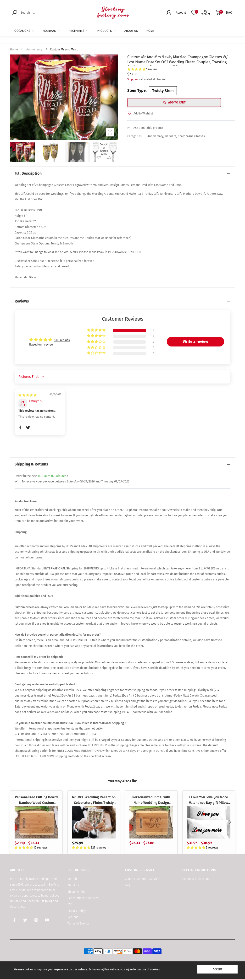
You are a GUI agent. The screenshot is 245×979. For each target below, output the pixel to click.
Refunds (72, 917)
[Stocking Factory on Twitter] (25, 920)
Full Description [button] (28, 173)
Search (72, 879)
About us (73, 885)
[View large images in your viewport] (110, 132)
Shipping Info (76, 891)
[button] (111, 97)
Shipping (132, 79)
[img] (27, 395)
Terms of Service (78, 923)
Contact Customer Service (142, 879)
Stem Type (137, 90)
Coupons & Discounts (196, 879)
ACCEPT (217, 969)
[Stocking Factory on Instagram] (36, 920)
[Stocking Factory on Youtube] (47, 920)
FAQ (69, 904)
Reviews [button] (22, 301)
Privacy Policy (76, 911)
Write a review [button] (195, 341)
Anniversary (155, 136)
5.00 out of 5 (62, 340)
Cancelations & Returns (83, 898)
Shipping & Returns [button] (31, 464)
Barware (170, 136)
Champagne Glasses (191, 136)
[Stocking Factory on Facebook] (14, 920)
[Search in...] (15, 12)
